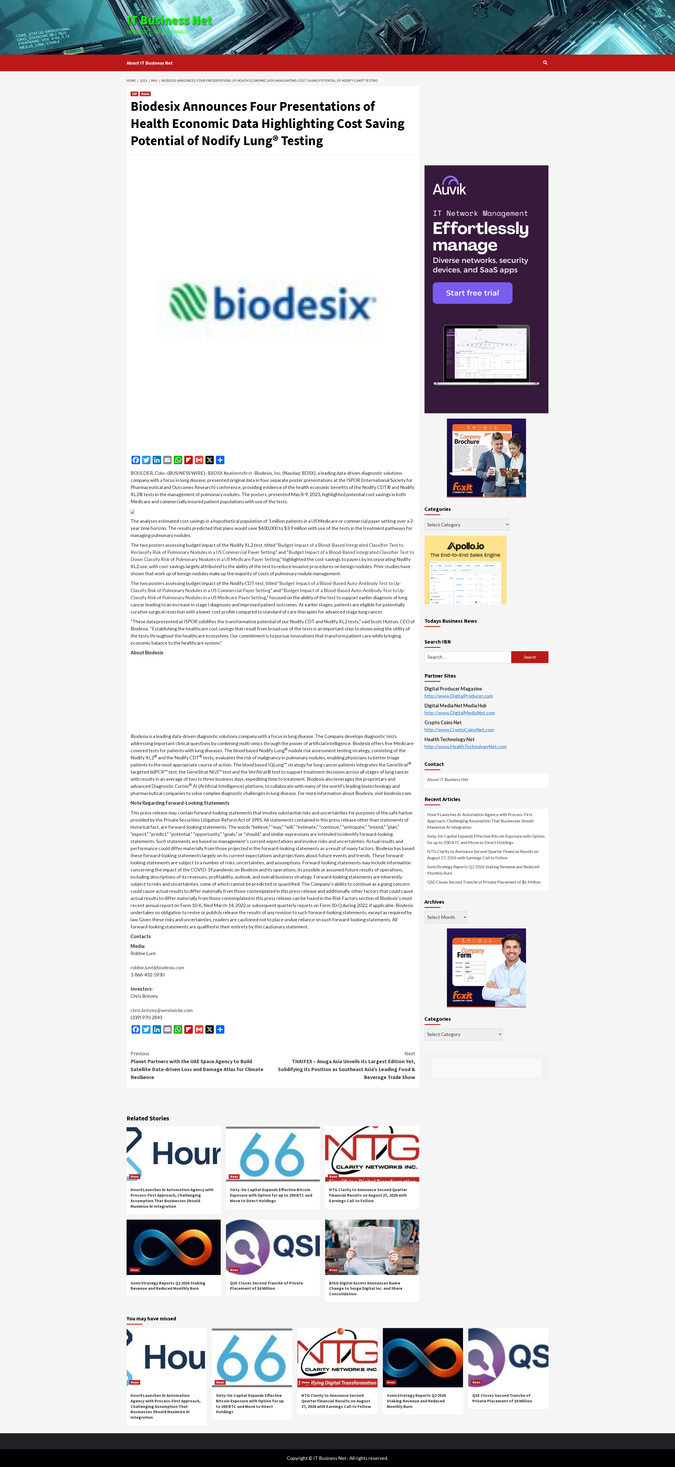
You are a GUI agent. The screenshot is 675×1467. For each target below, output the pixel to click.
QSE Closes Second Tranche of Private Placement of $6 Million (266, 1285)
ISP (134, 94)
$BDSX (215, 473)
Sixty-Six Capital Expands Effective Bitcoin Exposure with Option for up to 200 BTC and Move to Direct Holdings (271, 1195)
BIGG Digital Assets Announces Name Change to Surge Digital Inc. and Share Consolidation (365, 1288)
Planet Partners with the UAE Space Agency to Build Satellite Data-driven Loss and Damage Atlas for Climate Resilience (197, 1065)
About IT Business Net (150, 63)
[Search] (545, 62)
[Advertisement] (408, 26)
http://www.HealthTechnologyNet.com (466, 746)
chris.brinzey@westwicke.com (162, 1010)
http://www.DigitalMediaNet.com (460, 713)
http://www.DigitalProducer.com (459, 696)
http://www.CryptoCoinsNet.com (459, 729)
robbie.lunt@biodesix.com (157, 967)
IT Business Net (169, 20)
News (145, 94)
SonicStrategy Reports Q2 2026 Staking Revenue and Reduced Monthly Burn (168, 1285)
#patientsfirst (238, 473)
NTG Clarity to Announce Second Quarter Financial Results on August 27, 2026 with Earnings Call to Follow (368, 1195)
